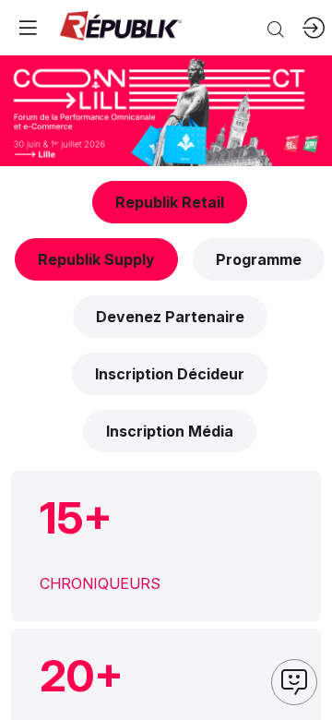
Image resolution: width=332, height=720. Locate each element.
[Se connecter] (313, 27)
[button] (169, 202)
